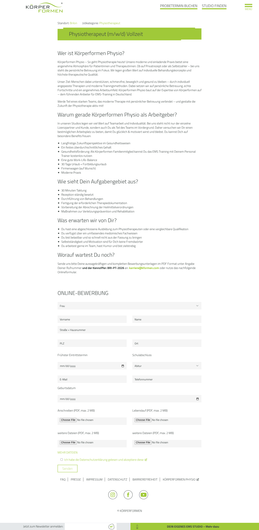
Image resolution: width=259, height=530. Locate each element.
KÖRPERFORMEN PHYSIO (179, 479)
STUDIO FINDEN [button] (214, 5)
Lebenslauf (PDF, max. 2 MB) (150, 410)
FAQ (62, 479)
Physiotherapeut (109, 23)
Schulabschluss (142, 355)
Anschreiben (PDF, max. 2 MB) (76, 410)
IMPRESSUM (94, 479)
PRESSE (76, 479)
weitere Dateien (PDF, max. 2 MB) (78, 433)
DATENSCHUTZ (117, 479)
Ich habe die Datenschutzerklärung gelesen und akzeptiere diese (104, 459)
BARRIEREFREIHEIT (145, 479)
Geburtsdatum (67, 388)
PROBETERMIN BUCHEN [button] (178, 5)
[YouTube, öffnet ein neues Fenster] (145, 500)
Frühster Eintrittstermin (73, 355)
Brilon (74, 23)
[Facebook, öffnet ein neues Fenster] (129, 500)
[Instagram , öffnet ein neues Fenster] (114, 500)
